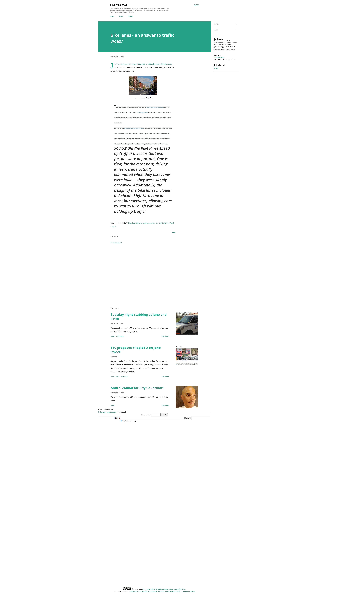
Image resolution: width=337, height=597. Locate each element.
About (121, 16)
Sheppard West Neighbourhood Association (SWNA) (163, 589)
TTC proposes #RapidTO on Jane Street (136, 350)
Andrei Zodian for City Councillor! (137, 388)
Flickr (216, 68)
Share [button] (174, 232)
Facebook (217, 67)
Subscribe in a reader (107, 412)
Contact (130, 16)
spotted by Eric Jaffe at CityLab (133, 128)
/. (115, 226)
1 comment (120, 336)
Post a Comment (116, 243)
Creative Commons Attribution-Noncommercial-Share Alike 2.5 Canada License (162, 591)
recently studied (143, 112)
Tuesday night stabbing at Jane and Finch (139, 316)
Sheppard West (118, 4)
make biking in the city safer (154, 107)
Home (112, 16)
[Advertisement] (140, 261)
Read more (165, 336)
